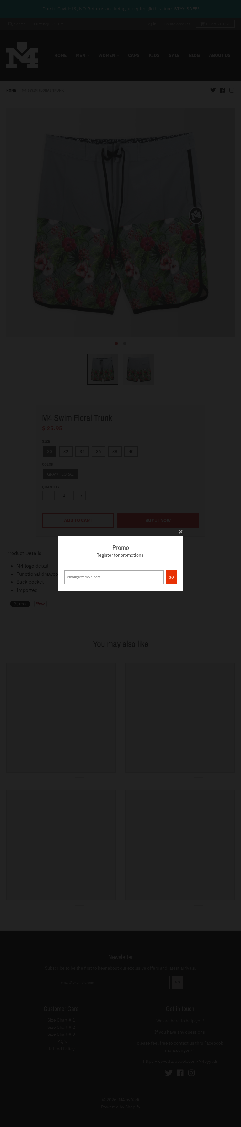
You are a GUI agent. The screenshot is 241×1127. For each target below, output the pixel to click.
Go (171, 577)
